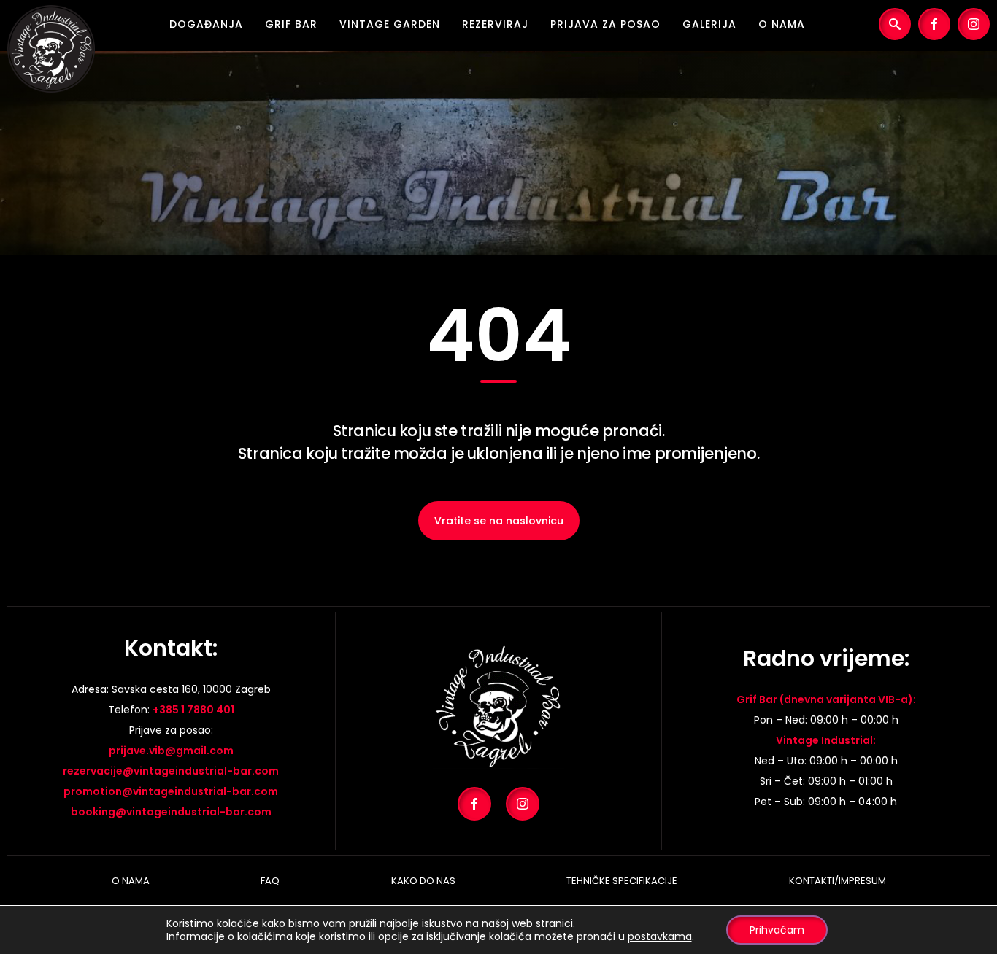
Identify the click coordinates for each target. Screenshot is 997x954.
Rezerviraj (495, 24)
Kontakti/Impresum (837, 881)
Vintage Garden (389, 24)
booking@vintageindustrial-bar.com (171, 811)
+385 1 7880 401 (193, 709)
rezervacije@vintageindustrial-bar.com (171, 771)
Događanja (206, 24)
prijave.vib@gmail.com (171, 750)
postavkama (660, 936)
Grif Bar (291, 24)
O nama (781, 24)
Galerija (709, 24)
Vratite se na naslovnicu (498, 520)
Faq (270, 881)
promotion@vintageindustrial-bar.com (170, 791)
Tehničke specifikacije (621, 881)
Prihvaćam (777, 930)
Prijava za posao (605, 24)
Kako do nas (423, 881)
